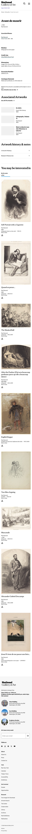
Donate (3, 787)
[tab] (5, 174)
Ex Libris (18, 108)
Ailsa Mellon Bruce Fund (7, 57)
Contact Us (4, 760)
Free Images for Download (8, 797)
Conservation (4, 806)
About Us (3, 754)
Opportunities (5, 790)
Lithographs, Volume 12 (22, 117)
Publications (4, 818)
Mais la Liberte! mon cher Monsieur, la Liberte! (22, 129)
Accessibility (4, 777)
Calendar (3, 771)
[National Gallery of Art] (16, 683)
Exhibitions (4, 780)
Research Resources (7, 156)
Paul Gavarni (4, 37)
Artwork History (6, 150)
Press (2, 757)
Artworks (7, 12)
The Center (4, 803)
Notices (3, 828)
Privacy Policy (4, 830)
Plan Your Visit (5, 768)
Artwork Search (5, 800)
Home (2, 12)
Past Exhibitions (5, 815)
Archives (3, 812)
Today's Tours (4, 774)
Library (3, 809)
